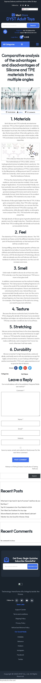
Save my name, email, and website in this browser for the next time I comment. (20, 451)
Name (20, 419)
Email (20, 429)
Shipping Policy (20, 619)
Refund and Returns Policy (20, 628)
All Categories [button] (9, 44)
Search (34, 476)
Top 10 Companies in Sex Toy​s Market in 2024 (16, 507)
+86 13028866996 (29, 30)
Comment (20, 390)
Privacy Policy (20, 623)
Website (20, 438)
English (26, 9)
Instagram (20, 650)
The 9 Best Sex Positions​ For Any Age (13, 510)
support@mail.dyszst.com (28, 32)
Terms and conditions (20, 614)
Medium (20, 646)
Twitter (20, 659)
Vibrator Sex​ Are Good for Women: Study (15, 517)
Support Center (20, 610)
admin (21, 112)
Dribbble (20, 637)
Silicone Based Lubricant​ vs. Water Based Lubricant (18, 514)
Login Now (14, 37)
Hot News (24, 374)
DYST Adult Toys (20, 18)
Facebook (20, 655)
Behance (21, 641)
